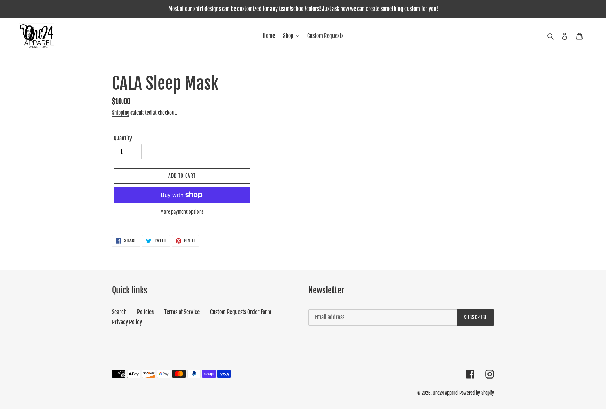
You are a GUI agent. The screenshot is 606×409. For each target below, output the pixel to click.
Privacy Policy (127, 322)
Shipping (120, 112)
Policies (145, 311)
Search (119, 311)
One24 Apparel (445, 393)
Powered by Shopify (476, 393)
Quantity (123, 138)
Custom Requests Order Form (240, 311)
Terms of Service (182, 311)
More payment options (182, 212)
